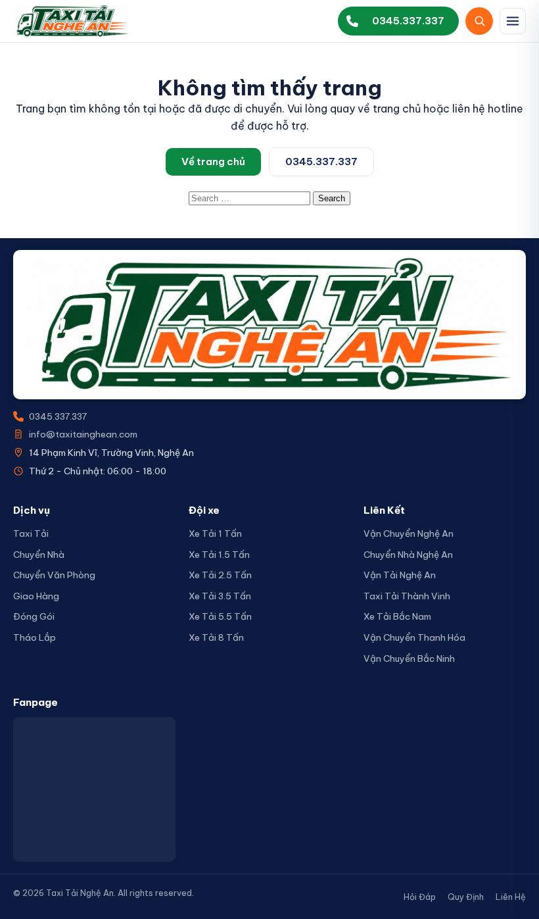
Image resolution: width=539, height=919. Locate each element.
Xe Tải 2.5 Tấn (220, 575)
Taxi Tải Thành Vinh (406, 596)
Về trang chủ (213, 161)
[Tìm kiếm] (479, 21)
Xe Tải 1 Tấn (215, 533)
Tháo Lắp (34, 637)
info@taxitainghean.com (83, 434)
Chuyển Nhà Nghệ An (408, 554)
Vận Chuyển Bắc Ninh (409, 658)
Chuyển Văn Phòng (54, 575)
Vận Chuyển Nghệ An (408, 533)
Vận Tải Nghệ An (399, 575)
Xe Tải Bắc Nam (397, 616)
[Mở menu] (513, 21)
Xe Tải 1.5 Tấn (219, 554)
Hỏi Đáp (420, 896)
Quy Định (466, 896)
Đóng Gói (34, 616)
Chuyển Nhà (38, 554)
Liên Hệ (511, 896)
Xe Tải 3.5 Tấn (220, 596)
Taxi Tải (31, 533)
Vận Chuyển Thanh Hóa (414, 637)
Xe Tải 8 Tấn (216, 637)
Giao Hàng (36, 596)
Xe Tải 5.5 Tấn (220, 616)
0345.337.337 (321, 161)
